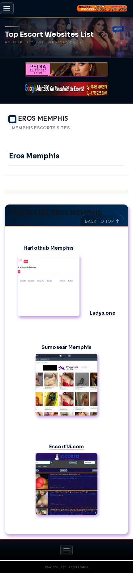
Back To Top (100, 221)
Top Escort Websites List (49, 34)
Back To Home (111, 135)
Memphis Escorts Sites (41, 128)
